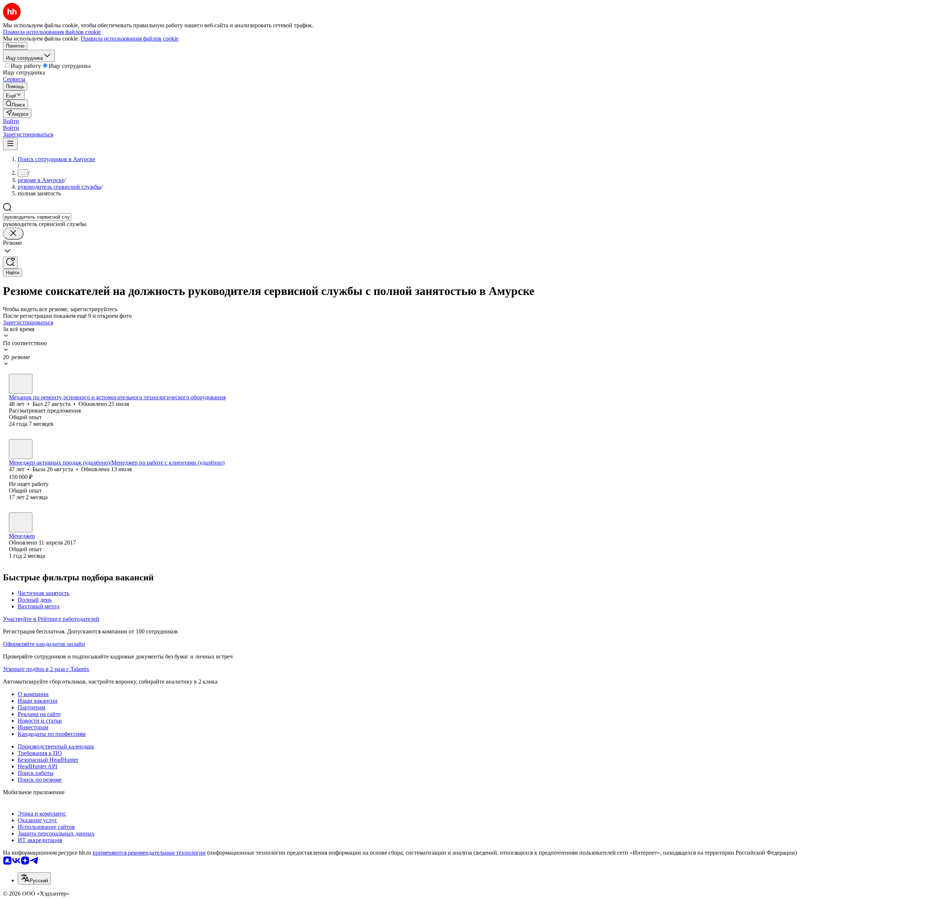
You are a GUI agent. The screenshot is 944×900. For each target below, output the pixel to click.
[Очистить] (13, 233)
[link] (15, 104)
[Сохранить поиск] (10, 263)
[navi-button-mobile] (10, 144)
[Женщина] (20, 449)
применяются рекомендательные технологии (149, 852)
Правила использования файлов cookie (129, 38)
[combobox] (37, 217)
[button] (11, 121)
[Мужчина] (20, 384)
